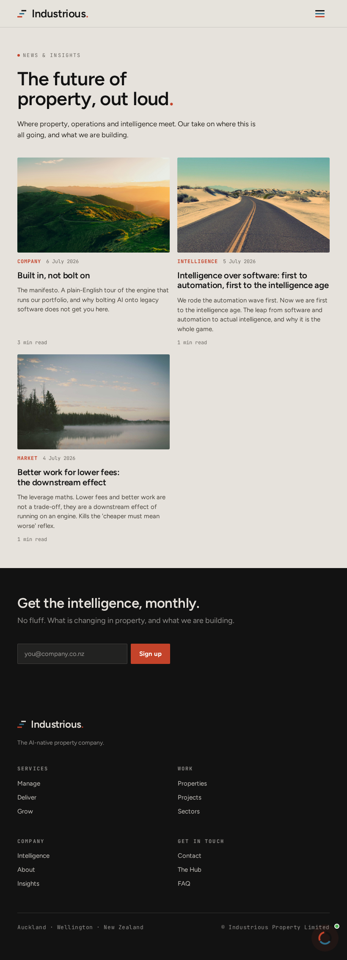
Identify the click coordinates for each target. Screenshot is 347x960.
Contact (189, 855)
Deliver (26, 797)
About (26, 869)
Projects (189, 797)
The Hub (189, 869)
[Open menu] (321, 13)
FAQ (184, 883)
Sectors (189, 811)
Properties (192, 783)
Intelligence (33, 855)
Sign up (150, 654)
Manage (28, 783)
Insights (28, 883)
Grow (25, 811)
